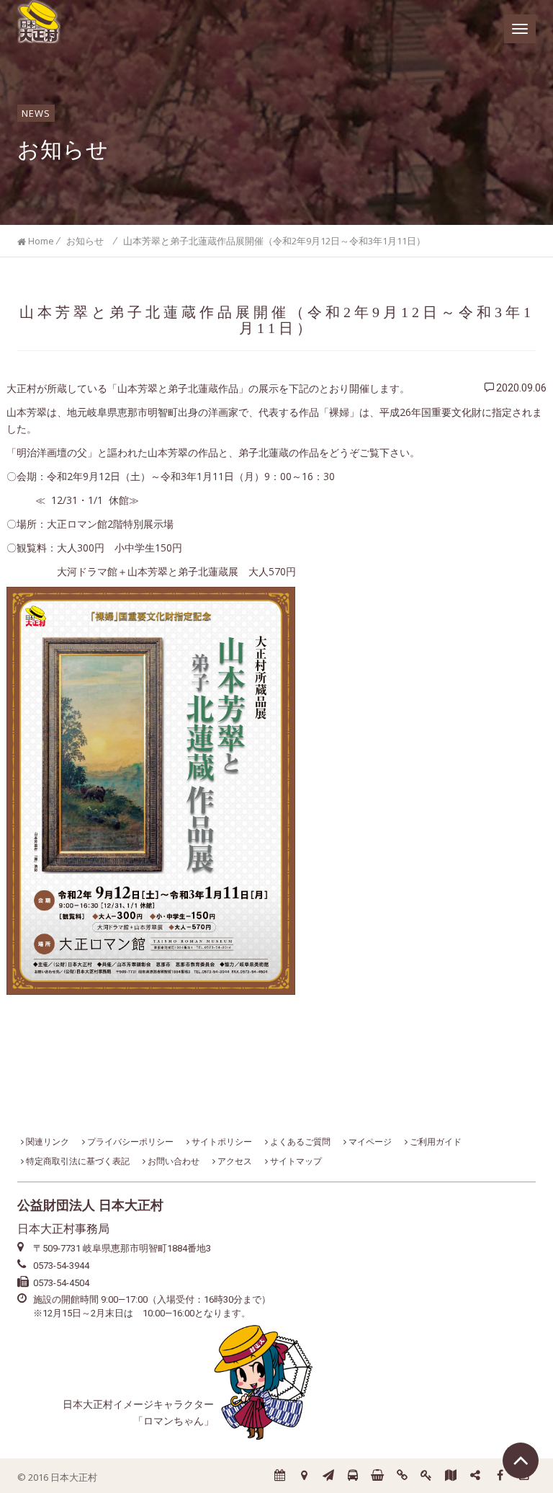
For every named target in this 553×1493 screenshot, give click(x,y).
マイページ (369, 1141)
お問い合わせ (172, 1161)
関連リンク (46, 1141)
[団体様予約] (353, 1476)
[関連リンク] (402, 1476)
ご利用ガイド (435, 1141)
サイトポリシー (220, 1141)
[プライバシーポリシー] (426, 1476)
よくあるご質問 (299, 1141)
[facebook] (500, 1476)
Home (40, 240)
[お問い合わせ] (328, 1476)
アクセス (233, 1161)
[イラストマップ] (451, 1476)
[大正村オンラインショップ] (377, 1476)
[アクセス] (304, 1476)
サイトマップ (295, 1161)
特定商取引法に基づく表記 (77, 1161)
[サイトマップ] (475, 1476)
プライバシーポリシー (129, 1141)
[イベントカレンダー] (279, 1476)
